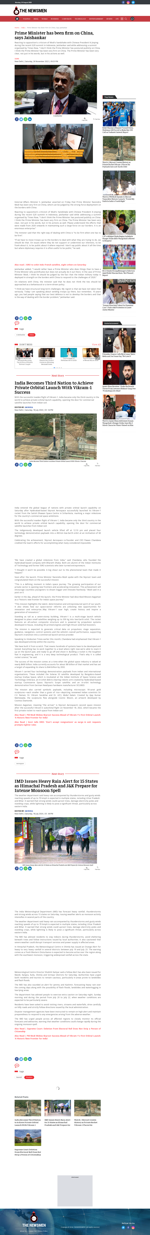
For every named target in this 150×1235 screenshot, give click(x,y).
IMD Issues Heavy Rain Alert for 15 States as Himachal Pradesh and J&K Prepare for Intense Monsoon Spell (57, 865)
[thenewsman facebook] (123, 2)
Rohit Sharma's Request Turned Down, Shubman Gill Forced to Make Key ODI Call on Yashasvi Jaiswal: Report (117, 130)
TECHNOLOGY (80, 19)
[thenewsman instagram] (128, 2)
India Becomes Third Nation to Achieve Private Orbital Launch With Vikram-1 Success (57, 461)
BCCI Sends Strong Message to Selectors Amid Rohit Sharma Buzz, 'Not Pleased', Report (118, 273)
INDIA (36, 19)
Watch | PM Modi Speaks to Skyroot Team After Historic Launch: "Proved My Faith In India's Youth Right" (118, 198)
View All (96, 344)
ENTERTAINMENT (96, 19)
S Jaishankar (57, 116)
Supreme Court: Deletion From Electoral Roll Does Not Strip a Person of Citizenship (28, 1152)
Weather (29, 1077)
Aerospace (20, 763)
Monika (29, 407)
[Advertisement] (87, 10)
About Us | (24, 1231)
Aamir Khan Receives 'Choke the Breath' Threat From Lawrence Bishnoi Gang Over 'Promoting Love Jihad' (119, 388)
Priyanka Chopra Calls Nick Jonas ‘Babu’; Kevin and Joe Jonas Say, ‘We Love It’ (118, 355)
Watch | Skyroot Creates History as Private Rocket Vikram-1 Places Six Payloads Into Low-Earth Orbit (85, 1122)
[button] (126, 18)
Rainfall (19, 1077)
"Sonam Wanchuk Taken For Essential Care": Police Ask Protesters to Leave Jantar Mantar (117, 307)
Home (17, 28)
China (32, 335)
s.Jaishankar (20, 335)
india (23, 28)
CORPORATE (66, 19)
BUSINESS (55, 19)
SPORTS (109, 19)
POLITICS (26, 19)
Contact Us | (32, 1231)
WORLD (45, 19)
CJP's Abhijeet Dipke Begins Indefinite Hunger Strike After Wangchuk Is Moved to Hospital (118, 238)
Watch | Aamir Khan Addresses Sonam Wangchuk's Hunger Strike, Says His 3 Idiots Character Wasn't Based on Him (117, 423)
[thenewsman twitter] (133, 2)
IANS (17, 58)
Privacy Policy (42, 1231)
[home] (17, 19)
